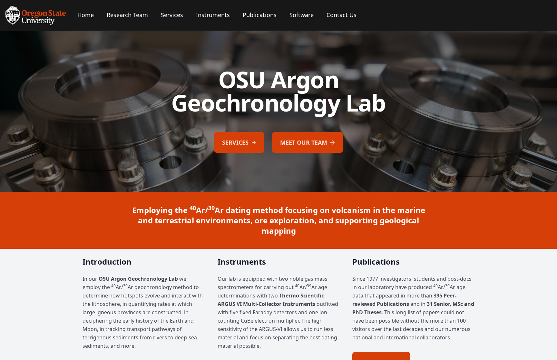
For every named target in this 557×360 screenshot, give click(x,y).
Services (235, 142)
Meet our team (303, 142)
